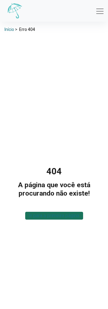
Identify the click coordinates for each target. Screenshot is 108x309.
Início (9, 29)
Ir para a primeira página (54, 215)
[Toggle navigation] (98, 11)
